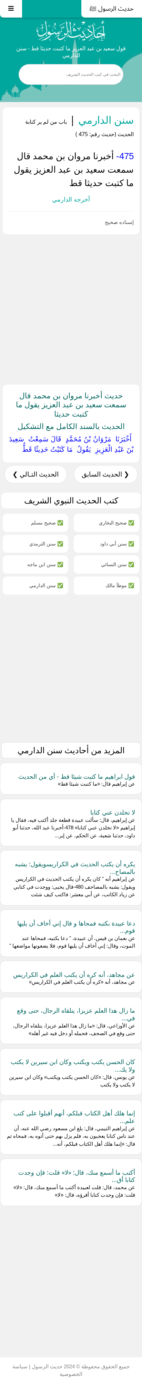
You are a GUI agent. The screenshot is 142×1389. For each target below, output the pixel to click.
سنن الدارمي (104, 120)
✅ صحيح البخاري (116, 522)
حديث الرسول (46, 1366)
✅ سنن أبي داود (117, 543)
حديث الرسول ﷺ (112, 8)
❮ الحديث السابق (105, 474)
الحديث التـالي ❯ (35, 474)
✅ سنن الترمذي (46, 543)
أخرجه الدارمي (71, 199)
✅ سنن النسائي (117, 564)
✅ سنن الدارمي (46, 585)
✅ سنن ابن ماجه (45, 564)
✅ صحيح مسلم (47, 522)
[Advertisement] (71, 308)
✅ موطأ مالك (119, 585)
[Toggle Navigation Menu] (11, 9)
